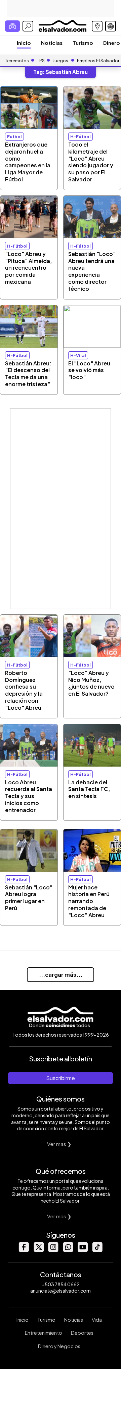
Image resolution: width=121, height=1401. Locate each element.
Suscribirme (60, 1077)
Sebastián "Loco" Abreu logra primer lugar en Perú (28, 897)
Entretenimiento (43, 1333)
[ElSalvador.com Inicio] (62, 25)
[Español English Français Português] (110, 26)
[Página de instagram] (53, 1250)
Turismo (83, 42)
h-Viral (78, 355)
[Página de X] (38, 1250)
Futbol (14, 136)
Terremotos (17, 60)
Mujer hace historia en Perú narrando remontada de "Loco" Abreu (89, 901)
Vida (97, 1320)
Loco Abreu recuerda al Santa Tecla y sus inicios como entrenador (28, 796)
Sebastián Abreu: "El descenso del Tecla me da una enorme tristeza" (28, 373)
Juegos (60, 60)
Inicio (24, 42)
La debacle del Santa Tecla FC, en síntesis (89, 789)
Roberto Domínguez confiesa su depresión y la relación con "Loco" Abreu (24, 690)
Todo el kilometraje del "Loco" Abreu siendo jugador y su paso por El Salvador (90, 162)
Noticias (52, 42)
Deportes (82, 1333)
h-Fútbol (80, 136)
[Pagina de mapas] (97, 26)
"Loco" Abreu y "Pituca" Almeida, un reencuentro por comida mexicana (28, 267)
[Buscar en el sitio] (28, 26)
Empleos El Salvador (98, 60)
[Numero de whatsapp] (68, 1250)
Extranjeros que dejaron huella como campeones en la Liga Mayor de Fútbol (27, 162)
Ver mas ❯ (59, 1144)
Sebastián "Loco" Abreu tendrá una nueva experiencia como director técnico (92, 271)
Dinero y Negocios (59, 1346)
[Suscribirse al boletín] (12, 26)
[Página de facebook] (23, 1250)
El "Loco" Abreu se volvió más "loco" (89, 370)
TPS (41, 60)
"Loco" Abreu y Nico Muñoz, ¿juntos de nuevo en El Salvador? (91, 683)
